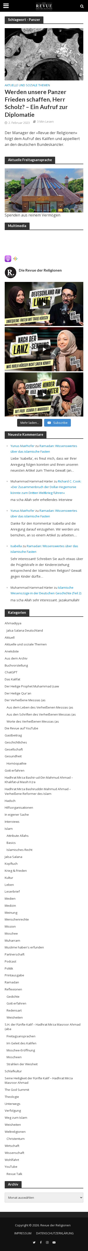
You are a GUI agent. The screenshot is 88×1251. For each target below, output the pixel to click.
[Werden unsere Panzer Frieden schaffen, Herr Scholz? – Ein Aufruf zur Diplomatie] (44, 54)
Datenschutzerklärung (55, 1233)
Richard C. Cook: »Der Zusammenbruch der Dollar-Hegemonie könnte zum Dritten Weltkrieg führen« (46, 487)
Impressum (22, 1233)
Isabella (16, 546)
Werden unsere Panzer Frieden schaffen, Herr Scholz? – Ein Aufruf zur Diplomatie (36, 103)
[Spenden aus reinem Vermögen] (44, 190)
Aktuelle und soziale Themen (27, 85)
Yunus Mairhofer (22, 446)
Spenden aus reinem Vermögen (32, 215)
